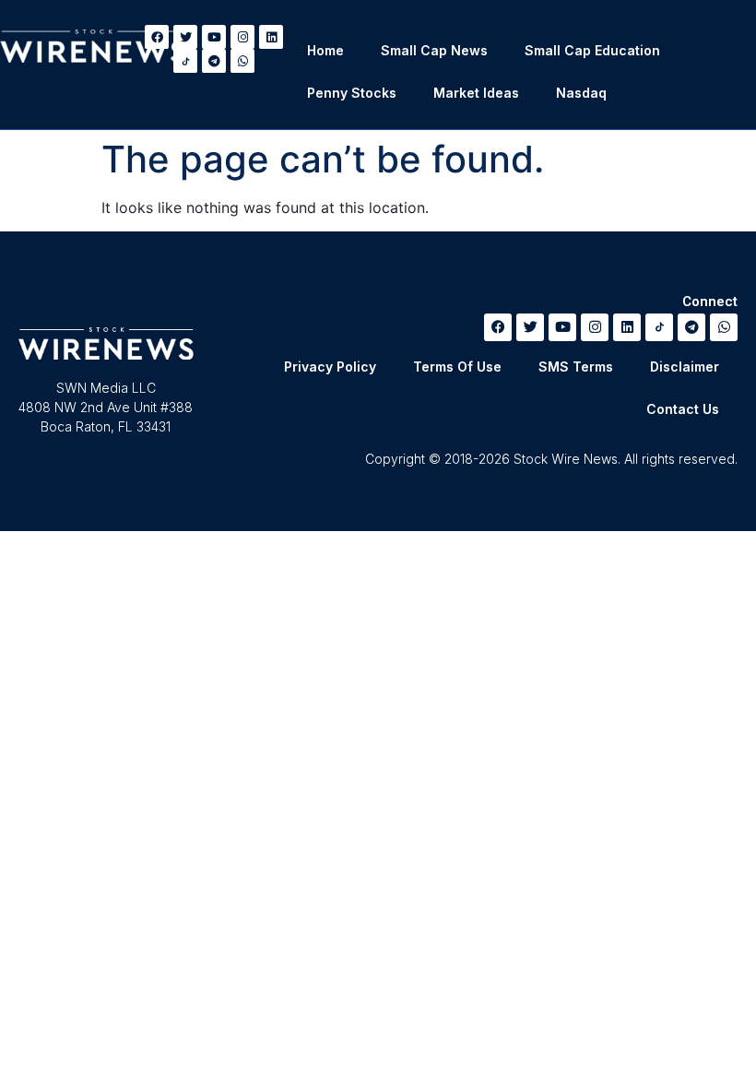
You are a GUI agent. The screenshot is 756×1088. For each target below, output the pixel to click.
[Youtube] (214, 37)
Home (325, 50)
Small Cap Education (592, 50)
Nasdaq (581, 93)
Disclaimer (684, 366)
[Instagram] (242, 37)
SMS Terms (575, 366)
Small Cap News (434, 50)
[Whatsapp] (242, 61)
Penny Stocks (351, 93)
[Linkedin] (271, 37)
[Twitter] (530, 327)
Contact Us (682, 409)
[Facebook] (498, 327)
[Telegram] (214, 61)
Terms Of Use (457, 366)
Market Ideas (476, 93)
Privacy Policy (330, 366)
